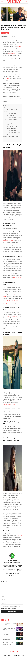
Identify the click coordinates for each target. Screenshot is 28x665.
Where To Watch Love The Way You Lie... (9, 628)
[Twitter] (15, 575)
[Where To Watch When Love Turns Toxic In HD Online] (19, 634)
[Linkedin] (13, 575)
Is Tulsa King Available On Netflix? (14, 117)
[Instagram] (11, 575)
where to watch (11, 53)
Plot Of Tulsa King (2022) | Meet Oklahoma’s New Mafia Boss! (11, 137)
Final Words (9, 140)
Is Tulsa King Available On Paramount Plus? (12, 114)
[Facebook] (9, 575)
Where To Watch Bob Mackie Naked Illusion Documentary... (9, 624)
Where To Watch (5, 33)
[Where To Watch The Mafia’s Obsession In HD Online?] (19, 638)
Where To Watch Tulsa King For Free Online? (12, 110)
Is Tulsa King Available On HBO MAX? (13, 124)
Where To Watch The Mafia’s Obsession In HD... (9, 638)
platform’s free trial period (9, 404)
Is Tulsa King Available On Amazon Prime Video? (12, 127)
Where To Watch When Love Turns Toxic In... (9, 633)
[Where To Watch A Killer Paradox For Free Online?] (19, 643)
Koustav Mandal (5, 36)
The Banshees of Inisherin (11, 316)
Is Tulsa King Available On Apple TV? (13, 133)
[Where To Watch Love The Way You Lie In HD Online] (19, 629)
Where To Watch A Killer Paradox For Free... (8, 643)
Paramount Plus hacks (8, 240)
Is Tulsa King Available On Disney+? (12, 120)
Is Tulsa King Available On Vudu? (13, 130)
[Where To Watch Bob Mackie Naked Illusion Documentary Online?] (19, 624)
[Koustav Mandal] (12, 556)
